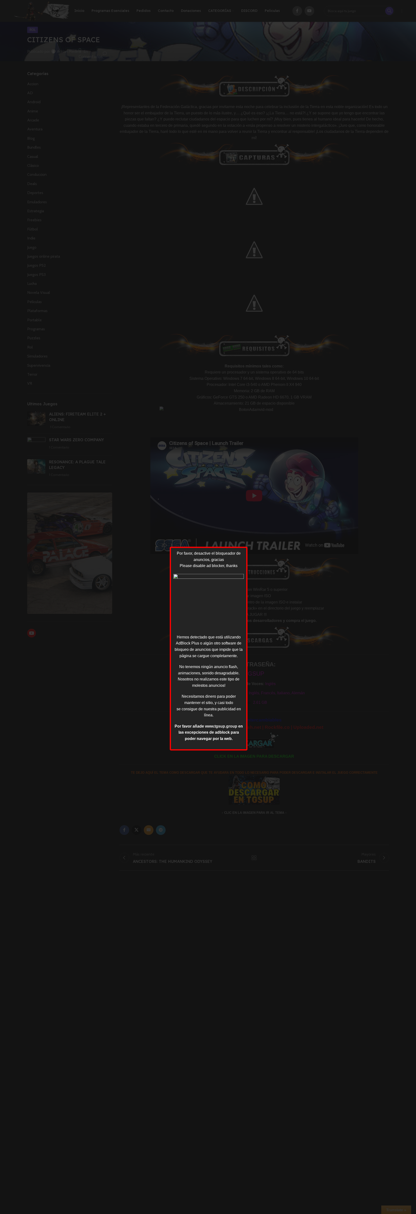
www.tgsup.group (221, 726)
